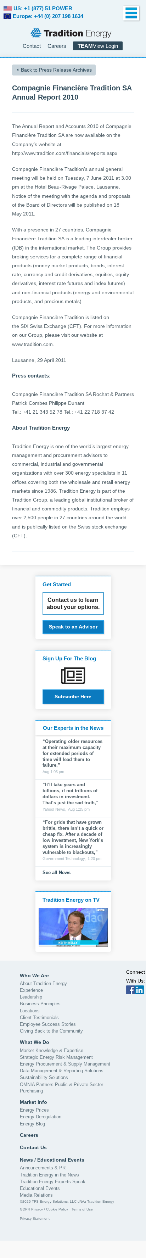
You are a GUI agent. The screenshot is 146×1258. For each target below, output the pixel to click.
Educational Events (40, 1188)
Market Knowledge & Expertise (51, 1050)
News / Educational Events (52, 1160)
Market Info (33, 1102)
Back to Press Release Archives (56, 70)
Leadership (31, 997)
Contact (32, 46)
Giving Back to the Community (51, 1031)
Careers (56, 46)
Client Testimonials (39, 1017)
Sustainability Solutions (44, 1077)
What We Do (34, 1042)
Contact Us (33, 1147)
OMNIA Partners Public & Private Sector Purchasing (61, 1088)
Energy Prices (34, 1110)
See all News (57, 872)
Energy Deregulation (40, 1116)
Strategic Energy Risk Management (56, 1057)
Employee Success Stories (48, 1024)
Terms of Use (82, 1209)
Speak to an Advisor (73, 627)
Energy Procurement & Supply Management (65, 1064)
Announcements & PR (43, 1167)
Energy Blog (32, 1123)
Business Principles (40, 1003)
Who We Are (34, 975)
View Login (98, 46)
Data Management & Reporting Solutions (61, 1070)
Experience (31, 990)
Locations (30, 1010)
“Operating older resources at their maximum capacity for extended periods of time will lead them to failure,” (72, 753)
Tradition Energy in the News (49, 1175)
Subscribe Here (73, 696)
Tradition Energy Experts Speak (52, 1181)
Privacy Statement (35, 1218)
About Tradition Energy (43, 983)
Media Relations (36, 1195)
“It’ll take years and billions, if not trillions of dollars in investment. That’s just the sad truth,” (71, 793)
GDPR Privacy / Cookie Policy (44, 1209)
